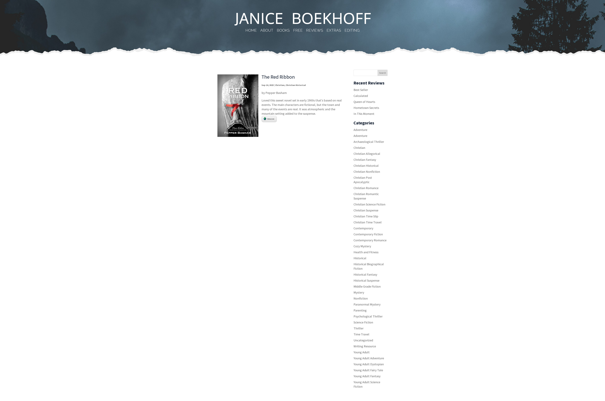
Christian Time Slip (366, 216)
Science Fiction (363, 322)
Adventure (360, 130)
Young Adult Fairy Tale (368, 370)
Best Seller (361, 90)
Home (251, 31)
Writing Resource (365, 346)
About (266, 31)
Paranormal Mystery (367, 304)
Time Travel (361, 334)
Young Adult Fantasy (367, 376)
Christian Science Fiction (369, 204)
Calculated (361, 96)
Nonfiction (361, 298)
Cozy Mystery (362, 246)
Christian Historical (296, 85)
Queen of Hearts (364, 102)
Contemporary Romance (370, 240)
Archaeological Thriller (369, 142)
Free (298, 31)
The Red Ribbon (278, 77)
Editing (352, 31)
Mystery (359, 292)
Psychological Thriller (368, 316)
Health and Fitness (366, 252)
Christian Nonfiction (367, 172)
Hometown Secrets (366, 108)
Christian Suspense (366, 210)
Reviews (314, 31)
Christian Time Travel (368, 222)
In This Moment (364, 114)
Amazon (270, 119)
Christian (280, 85)
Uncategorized (363, 340)
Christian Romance (366, 188)
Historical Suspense (366, 280)
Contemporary (363, 228)
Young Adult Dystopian (369, 364)
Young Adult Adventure (369, 358)
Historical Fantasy (365, 274)
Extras (334, 31)
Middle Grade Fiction (367, 286)
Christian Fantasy (365, 160)
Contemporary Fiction (368, 234)
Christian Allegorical (367, 154)
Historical (360, 258)
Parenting (360, 310)
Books (283, 31)
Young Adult (362, 352)
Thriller (358, 328)
